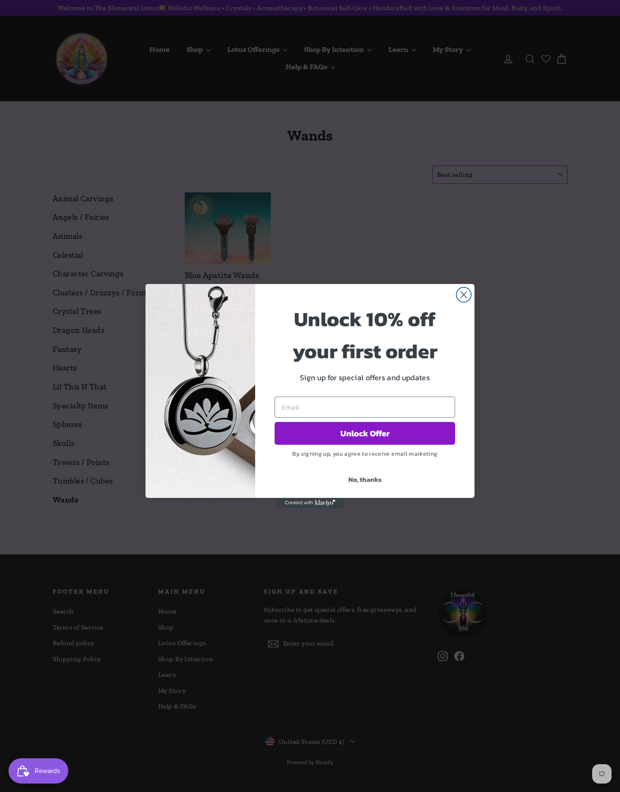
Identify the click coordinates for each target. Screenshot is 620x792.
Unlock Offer (365, 433)
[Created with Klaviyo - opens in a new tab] (310, 503)
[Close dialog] (463, 294)
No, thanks (365, 479)
